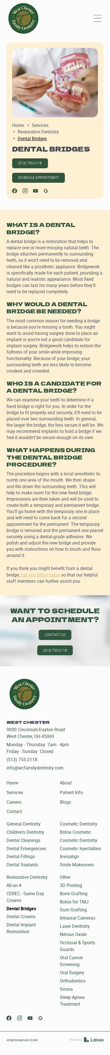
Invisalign (69, 856)
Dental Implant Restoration (21, 928)
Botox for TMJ (74, 902)
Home (18, 125)
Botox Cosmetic (75, 832)
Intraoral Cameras (77, 918)
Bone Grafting (73, 893)
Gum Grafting (73, 910)
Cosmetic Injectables (80, 848)
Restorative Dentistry (38, 132)
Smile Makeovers (77, 865)
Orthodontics (72, 981)
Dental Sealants (22, 865)
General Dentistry (23, 824)
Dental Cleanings (23, 840)
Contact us (55, 634)
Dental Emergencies (26, 848)
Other (65, 877)
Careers (13, 802)
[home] (23, 18)
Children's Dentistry (25, 832)
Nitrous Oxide (73, 934)
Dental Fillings (20, 856)
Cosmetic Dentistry (78, 824)
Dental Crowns (21, 916)
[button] (97, 18)
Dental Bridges (21, 908)
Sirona (66, 989)
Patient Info (71, 792)
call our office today (40, 575)
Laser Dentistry (75, 926)
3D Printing (71, 885)
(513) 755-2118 (30, 163)
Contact (14, 811)
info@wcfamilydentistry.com (34, 768)
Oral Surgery (72, 972)
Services (40, 125)
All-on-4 (13, 885)
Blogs (65, 802)
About (66, 783)
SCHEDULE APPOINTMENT (38, 177)
